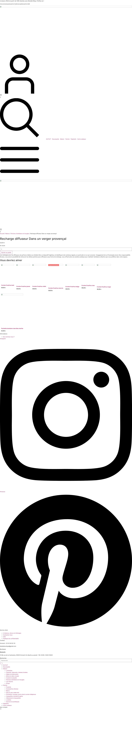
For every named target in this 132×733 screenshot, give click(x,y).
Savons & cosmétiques (12, 701)
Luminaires (9, 670)
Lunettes (8, 700)
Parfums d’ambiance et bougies (15, 679)
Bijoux (8, 690)
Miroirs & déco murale (12, 676)
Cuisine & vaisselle (11, 678)
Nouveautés (55, 139)
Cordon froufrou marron (55, 288)
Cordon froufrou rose (88, 285)
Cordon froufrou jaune (23, 286)
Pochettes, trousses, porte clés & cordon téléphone (21, 694)
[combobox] (66, 660)
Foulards (8, 687)
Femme (67, 139)
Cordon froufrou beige (72, 286)
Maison (62, 139)
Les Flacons (9, 681)
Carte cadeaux (81, 139)
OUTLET (48, 139)
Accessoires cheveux (12, 689)
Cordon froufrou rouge (104, 287)
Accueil (2, 233)
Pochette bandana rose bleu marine (12, 328)
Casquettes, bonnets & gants (14, 696)
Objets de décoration (12, 674)
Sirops (8, 683)
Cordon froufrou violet (39, 286)
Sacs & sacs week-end (12, 692)
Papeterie (73, 139)
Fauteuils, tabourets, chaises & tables (17, 672)
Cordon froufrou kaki (7, 285)
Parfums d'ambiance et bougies (20, 233)
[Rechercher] (1, 663)
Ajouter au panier (6, 252)
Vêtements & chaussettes (13, 698)
